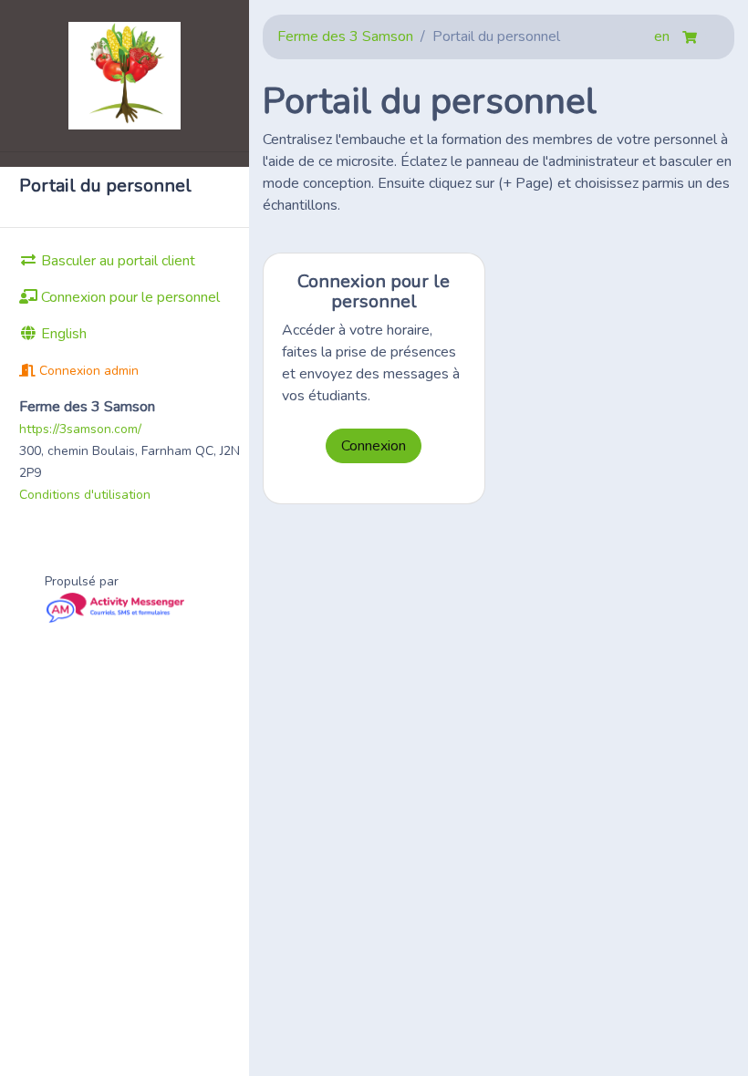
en (663, 36)
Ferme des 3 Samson (345, 36)
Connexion (373, 446)
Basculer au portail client (116, 261)
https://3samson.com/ (80, 429)
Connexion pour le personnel (128, 297)
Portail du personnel (105, 185)
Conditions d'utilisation (85, 494)
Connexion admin (87, 370)
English (62, 334)
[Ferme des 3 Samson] (124, 75)
